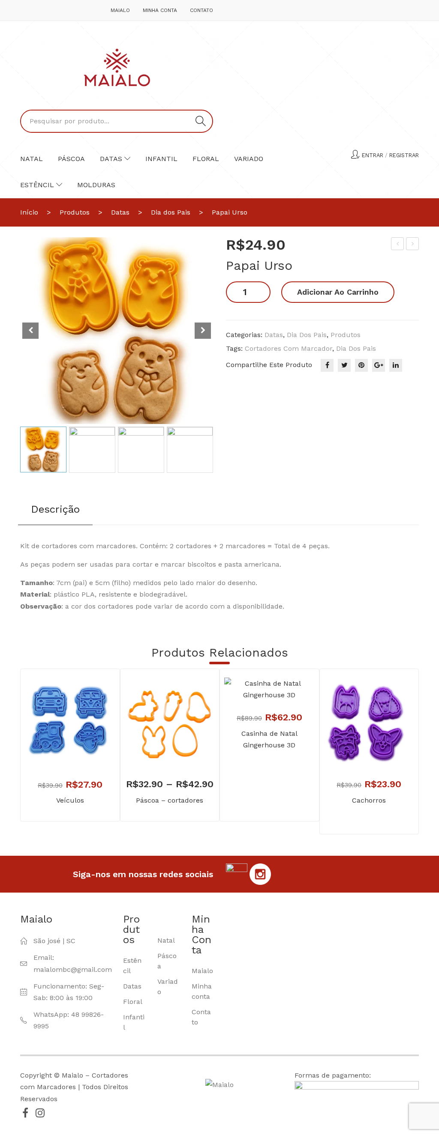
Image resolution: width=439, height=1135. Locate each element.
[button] (203, 331)
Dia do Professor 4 (398, 245)
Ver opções (157, 748)
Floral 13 (413, 245)
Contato (201, 10)
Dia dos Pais (170, 212)
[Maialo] (116, 67)
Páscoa (71, 159)
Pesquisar (200, 121)
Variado (248, 159)
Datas (111, 159)
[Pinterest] (361, 365)
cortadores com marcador (288, 348)
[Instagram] (40, 1113)
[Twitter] (344, 365)
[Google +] (378, 365)
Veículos (70, 800)
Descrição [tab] (55, 509)
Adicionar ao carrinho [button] (57, 749)
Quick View (83, 749)
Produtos (75, 212)
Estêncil (37, 185)
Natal (31, 159)
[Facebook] (327, 365)
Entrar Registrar (390, 155)
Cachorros (369, 800)
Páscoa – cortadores (169, 800)
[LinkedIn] (395, 365)
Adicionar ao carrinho (338, 291)
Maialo (120, 10)
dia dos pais (356, 348)
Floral (205, 159)
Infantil (161, 159)
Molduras (96, 185)
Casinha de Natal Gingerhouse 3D (269, 739)
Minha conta (160, 10)
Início (29, 212)
